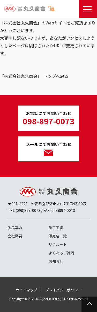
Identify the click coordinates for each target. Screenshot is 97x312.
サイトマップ (26, 289)
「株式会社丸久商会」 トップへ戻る (34, 76)
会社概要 (15, 235)
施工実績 (56, 227)
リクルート (58, 244)
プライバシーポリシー (63, 289)
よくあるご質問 (61, 252)
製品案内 (15, 227)
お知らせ (56, 261)
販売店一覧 (58, 235)
